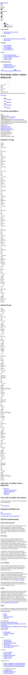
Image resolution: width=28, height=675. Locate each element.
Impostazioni (9, 26)
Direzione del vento (5, 126)
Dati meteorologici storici (10, 55)
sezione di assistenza (20, 579)
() (6, 128)
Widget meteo (7, 40)
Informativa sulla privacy (10, 66)
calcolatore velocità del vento (11, 602)
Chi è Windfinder (8, 48)
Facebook (18, 70)
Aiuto (7, 24)
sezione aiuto (7, 611)
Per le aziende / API (8, 49)
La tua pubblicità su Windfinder (11, 56)
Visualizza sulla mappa (8, 70)
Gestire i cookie (7, 59)
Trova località (5, 505)
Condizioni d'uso (8, 64)
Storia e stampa (7, 46)
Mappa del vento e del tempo (11, 32)
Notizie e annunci (8, 57)
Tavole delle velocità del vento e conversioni (15, 38)
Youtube (22, 666)
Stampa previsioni (7, 119)
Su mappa (3, 95)
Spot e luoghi (7, 33)
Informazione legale (8, 67)
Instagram (22, 664)
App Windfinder (8, 45)
